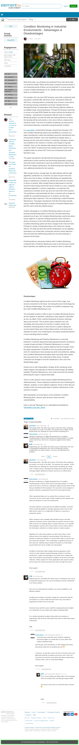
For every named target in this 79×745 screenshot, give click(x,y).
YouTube (75, 714)
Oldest (43, 456)
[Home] (11, 6)
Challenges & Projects (53, 712)
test (9, 74)
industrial (10, 77)
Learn (33, 712)
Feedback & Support (36, 717)
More (6, 18)
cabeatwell (11, 80)
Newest (55, 456)
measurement (12, 83)
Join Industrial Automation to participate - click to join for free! (39, 742)
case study (30, 130)
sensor (10, 104)
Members (27, 712)
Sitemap (52, 720)
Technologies (41, 712)
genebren (32, 425)
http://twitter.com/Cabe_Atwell (34, 407)
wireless (10, 86)
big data (10, 98)
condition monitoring (9, 90)
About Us (27, 717)
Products (28, 715)
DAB (31, 444)
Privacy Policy (29, 720)
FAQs (44, 717)
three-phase (33, 434)
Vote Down (33, 474)
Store (34, 715)
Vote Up (30, 474)
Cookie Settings (29, 723)
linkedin (72, 714)
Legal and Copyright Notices (41, 720)
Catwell (10, 52)
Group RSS (10, 40)
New (73, 19)
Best (49, 456)
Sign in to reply (28, 418)
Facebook (68, 714)
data (9, 101)
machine (10, 94)
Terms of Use (51, 717)
